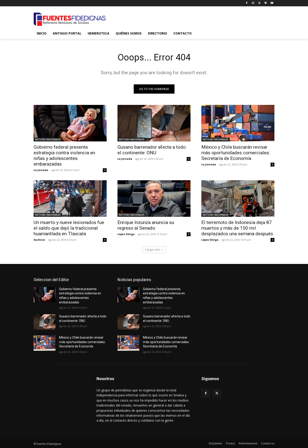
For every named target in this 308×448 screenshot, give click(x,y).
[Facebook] (246, 3)
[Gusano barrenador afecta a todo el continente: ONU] (154, 123)
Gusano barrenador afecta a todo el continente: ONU (151, 149)
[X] (259, 3)
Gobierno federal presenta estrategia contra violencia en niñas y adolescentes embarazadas (64, 155)
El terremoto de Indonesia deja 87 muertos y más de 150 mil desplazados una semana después (237, 228)
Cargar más (152, 250)
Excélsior (39, 239)
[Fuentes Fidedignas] (70, 19)
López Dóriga (126, 234)
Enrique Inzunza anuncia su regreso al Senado (145, 225)
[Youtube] (271, 3)
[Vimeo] (265, 3)
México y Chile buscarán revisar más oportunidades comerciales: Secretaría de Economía (235, 152)
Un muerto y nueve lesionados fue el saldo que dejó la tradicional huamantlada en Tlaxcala (69, 228)
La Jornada (41, 170)
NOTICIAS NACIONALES (48, 139)
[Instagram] (253, 3)
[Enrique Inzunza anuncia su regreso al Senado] (154, 198)
